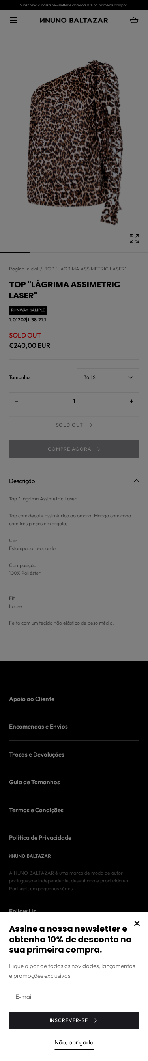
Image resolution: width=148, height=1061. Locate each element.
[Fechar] (74, 530)
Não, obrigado (74, 1042)
